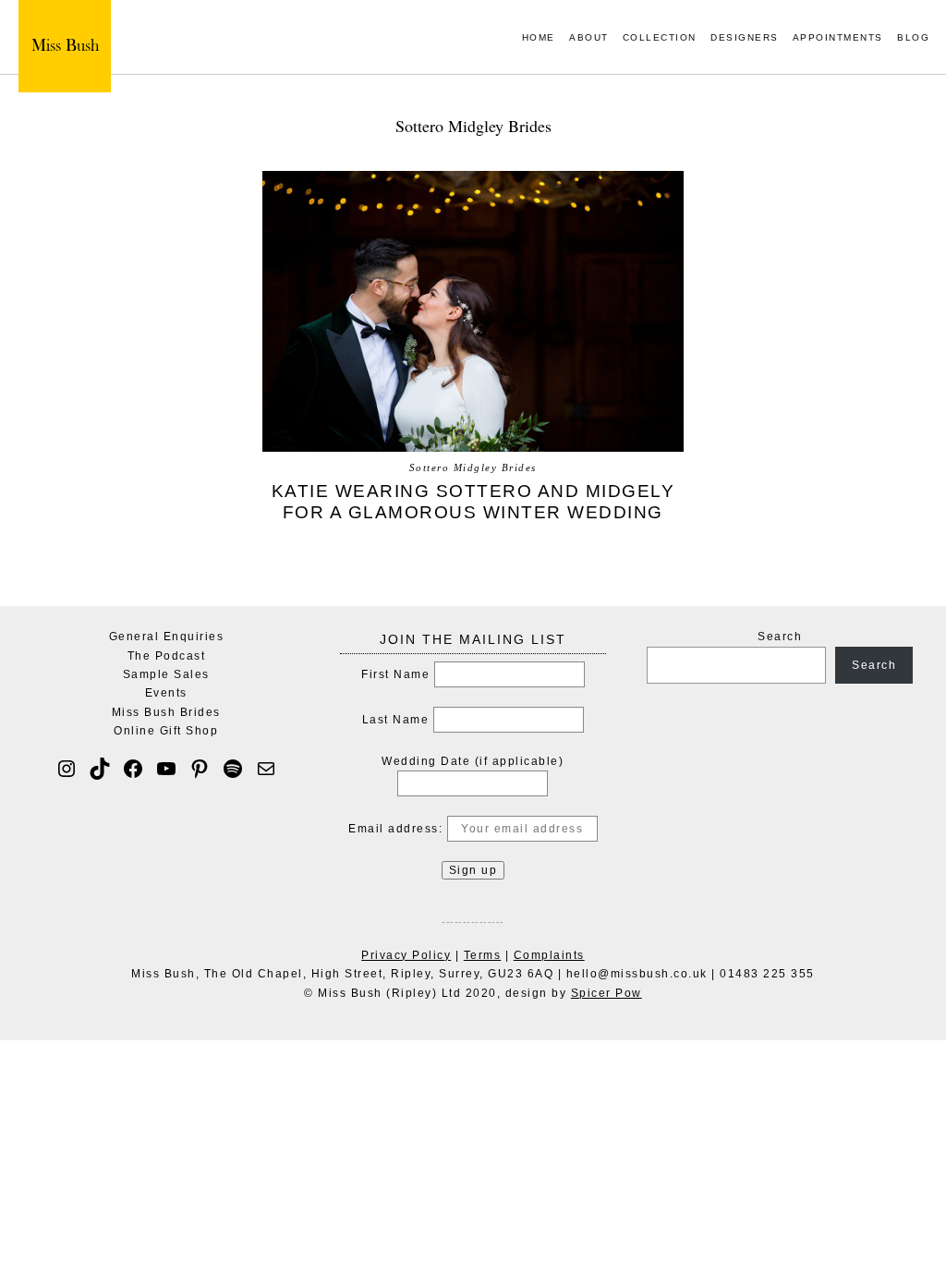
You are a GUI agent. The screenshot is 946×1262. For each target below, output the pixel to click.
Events (166, 692)
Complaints (549, 955)
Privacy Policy (406, 955)
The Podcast (166, 655)
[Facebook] (133, 769)
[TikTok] (100, 769)
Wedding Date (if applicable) (473, 761)
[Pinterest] (199, 769)
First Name (395, 674)
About (589, 38)
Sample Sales (166, 674)
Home (538, 38)
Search (780, 636)
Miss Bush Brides (166, 712)
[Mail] (266, 769)
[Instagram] (66, 769)
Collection (660, 38)
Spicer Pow (606, 993)
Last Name (396, 719)
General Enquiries (166, 636)
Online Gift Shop (166, 730)
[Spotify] (233, 769)
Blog (913, 38)
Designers (744, 38)
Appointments (838, 38)
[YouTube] (166, 769)
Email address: (397, 828)
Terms (483, 955)
